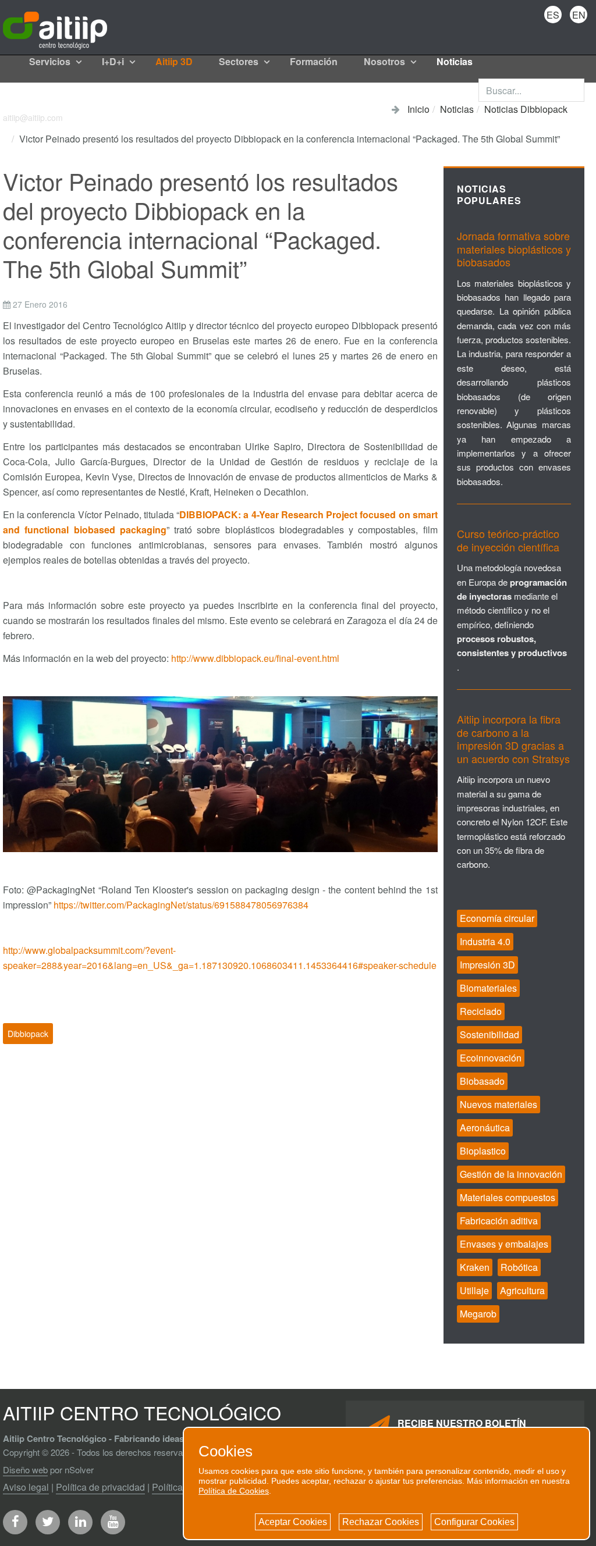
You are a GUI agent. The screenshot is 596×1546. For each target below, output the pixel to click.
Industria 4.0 (485, 941)
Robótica (519, 1267)
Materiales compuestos (507, 1197)
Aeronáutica (485, 1127)
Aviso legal (26, 1487)
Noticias (455, 61)
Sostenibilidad (489, 1034)
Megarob (478, 1313)
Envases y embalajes (504, 1244)
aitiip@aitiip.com (33, 117)
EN (579, 15)
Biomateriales (488, 988)
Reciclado (481, 1011)
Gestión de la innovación (511, 1174)
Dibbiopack (28, 1033)
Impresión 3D (487, 964)
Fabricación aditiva (499, 1220)
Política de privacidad (100, 1487)
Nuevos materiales (498, 1104)
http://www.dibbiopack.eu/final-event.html (255, 658)
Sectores (240, 61)
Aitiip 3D (174, 61)
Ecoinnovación (491, 1057)
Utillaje (474, 1290)
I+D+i (114, 61)
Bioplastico (483, 1150)
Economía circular (497, 918)
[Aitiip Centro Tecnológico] (55, 27)
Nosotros (385, 61)
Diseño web (25, 1469)
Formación (314, 61)
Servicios (51, 61)
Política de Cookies (233, 1490)
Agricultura (522, 1290)
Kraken (474, 1267)
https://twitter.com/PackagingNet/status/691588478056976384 (181, 904)
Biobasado (482, 1081)
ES (553, 15)
